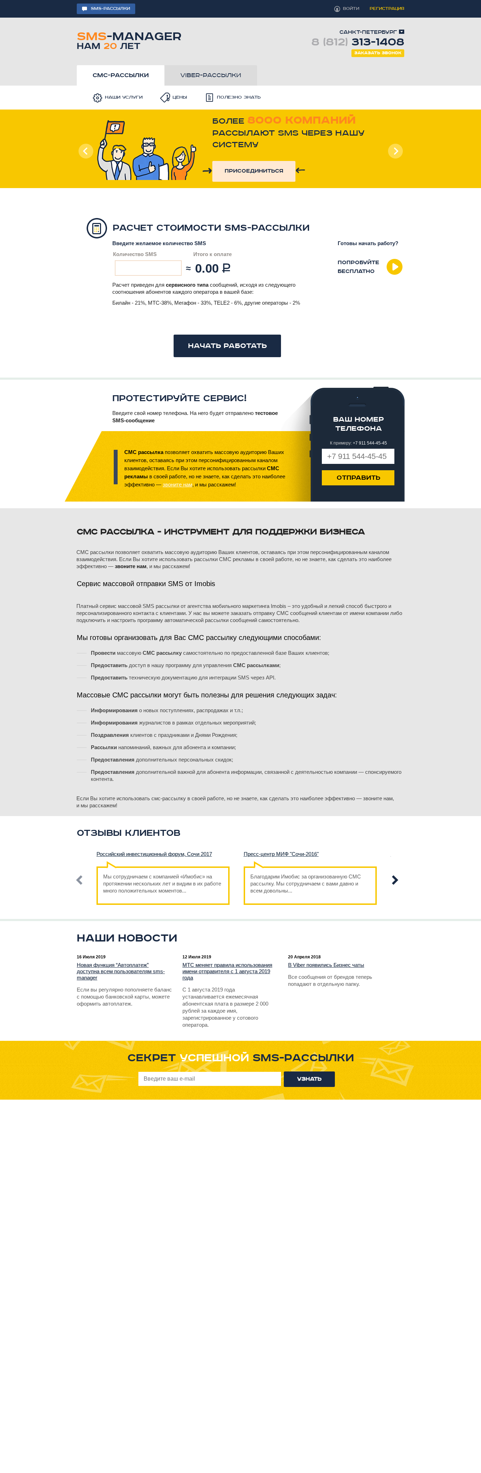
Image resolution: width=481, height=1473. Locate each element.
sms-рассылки (110, 8)
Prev (86, 151)
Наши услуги (124, 97)
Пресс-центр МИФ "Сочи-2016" (281, 854)
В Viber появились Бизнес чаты (326, 965)
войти (351, 8)
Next (395, 151)
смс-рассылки (121, 75)
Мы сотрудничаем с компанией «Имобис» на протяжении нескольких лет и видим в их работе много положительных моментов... (162, 884)
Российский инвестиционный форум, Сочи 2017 (154, 854)
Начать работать (227, 346)
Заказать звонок (377, 53)
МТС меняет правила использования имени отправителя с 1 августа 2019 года (227, 971)
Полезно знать (239, 97)
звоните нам (177, 484)
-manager (129, 40)
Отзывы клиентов (128, 833)
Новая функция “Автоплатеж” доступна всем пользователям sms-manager (121, 971)
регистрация (387, 8)
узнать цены (246, 165)
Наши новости (127, 938)
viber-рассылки (210, 75)
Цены (180, 97)
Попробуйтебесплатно (358, 267)
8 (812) (357, 42)
